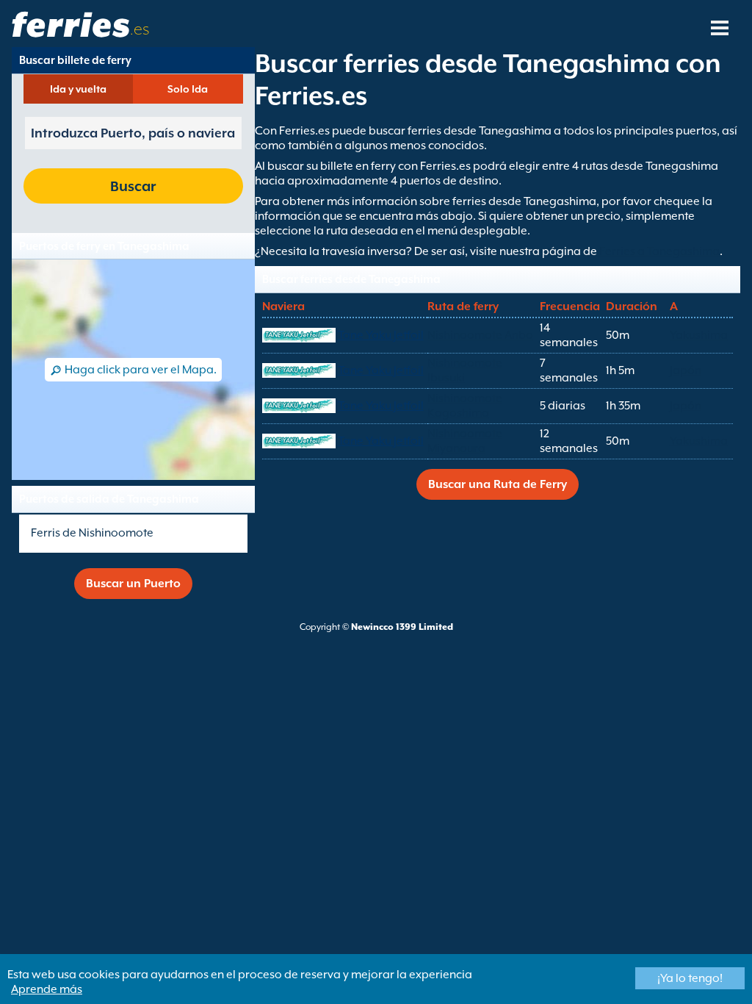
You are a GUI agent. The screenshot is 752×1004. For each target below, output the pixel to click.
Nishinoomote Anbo (480, 335)
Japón (685, 370)
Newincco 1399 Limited (402, 627)
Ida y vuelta (78, 89)
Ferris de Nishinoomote (92, 532)
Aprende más (46, 989)
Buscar (133, 186)
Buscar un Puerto (133, 583)
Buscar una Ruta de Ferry (497, 484)
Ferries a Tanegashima (659, 251)
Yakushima (699, 335)
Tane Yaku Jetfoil (381, 335)
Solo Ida (187, 89)
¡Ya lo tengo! (690, 978)
